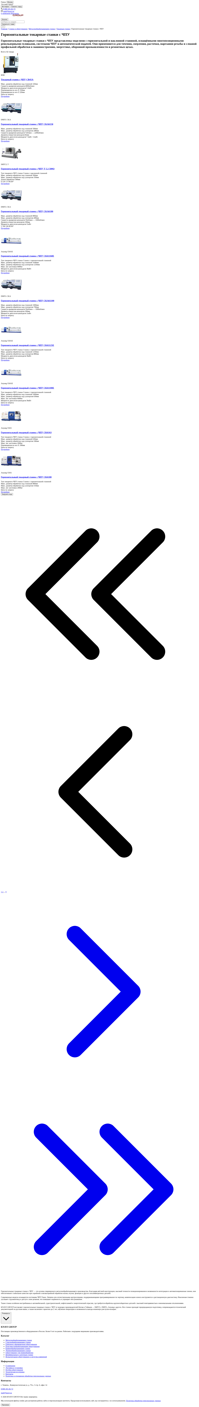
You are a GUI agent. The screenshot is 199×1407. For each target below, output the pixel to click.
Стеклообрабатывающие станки (18, 1342)
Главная (4, 29)
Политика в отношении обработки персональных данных (28, 1376)
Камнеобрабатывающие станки (18, 1349)
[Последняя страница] (99, 1287)
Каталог (4, 19)
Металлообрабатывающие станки (42, 29)
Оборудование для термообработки (19, 1353)
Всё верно (5, 6)
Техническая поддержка (15, 1372)
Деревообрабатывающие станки (18, 1351)
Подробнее (5, 96)
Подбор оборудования (14, 1370)
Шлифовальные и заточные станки (19, 1355)
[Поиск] (2, 22)
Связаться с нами (8, 24)
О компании (6, 13)
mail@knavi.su (8, 11)
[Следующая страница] (99, 1090)
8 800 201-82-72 (9, 9)
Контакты (15, 13)
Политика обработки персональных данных (143, 1401)
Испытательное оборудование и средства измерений (26, 1357)
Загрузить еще (7, 494)
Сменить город (16, 6)
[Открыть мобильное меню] (4, 26)
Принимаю (5, 1405)
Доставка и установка (14, 1368)
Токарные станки (63, 29)
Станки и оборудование (18, 29)
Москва (10, 2)
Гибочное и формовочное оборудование (21, 1344)
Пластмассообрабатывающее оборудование (23, 1346)
